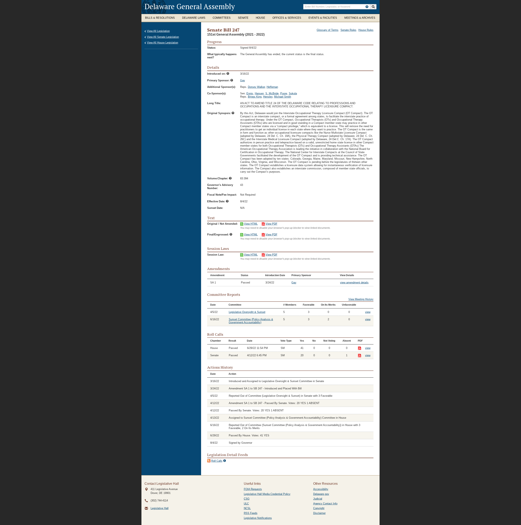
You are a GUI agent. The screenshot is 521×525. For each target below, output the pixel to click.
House (260, 17)
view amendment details (354, 282)
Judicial (317, 498)
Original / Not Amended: (222, 223)
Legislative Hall (160, 508)
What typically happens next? (221, 56)
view (367, 312)
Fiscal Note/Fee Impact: (222, 194)
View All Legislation (158, 31)
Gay (242, 80)
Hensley (268, 96)
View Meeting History (360, 299)
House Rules (365, 30)
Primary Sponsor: (218, 80)
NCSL (247, 508)
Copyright (318, 508)
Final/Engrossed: (218, 234)
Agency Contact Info (325, 503)
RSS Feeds (250, 513)
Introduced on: (217, 73)
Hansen (259, 93)
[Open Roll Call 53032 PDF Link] (361, 356)
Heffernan (272, 86)
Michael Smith (282, 96)
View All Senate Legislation (163, 36)
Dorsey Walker (256, 86)
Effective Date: (216, 201)
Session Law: (215, 254)
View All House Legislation (162, 42)
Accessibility (320, 489)
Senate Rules (348, 30)
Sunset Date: (215, 207)
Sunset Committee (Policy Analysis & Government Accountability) (251, 321)
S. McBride (272, 93)
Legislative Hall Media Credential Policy (267, 494)
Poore (283, 93)
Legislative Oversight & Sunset (247, 312)
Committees (222, 17)
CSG (247, 498)
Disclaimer (319, 513)
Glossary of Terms (327, 30)
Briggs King (255, 96)
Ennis (249, 93)
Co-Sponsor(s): (216, 93)
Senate (243, 17)
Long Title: (214, 103)
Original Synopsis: (219, 113)
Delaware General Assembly (189, 6)
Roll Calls (216, 460)
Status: (211, 47)
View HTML (251, 223)
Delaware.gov (321, 494)
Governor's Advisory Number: (220, 186)
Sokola (293, 93)
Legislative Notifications (258, 518)
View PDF (271, 223)
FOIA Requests (253, 489)
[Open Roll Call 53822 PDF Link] (361, 348)
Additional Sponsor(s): (221, 86)
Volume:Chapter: (218, 178)
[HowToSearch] (367, 6)
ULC (246, 503)
